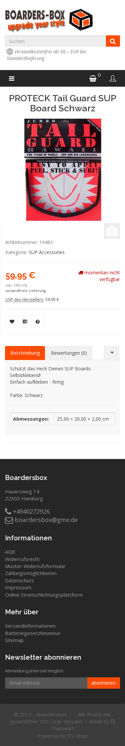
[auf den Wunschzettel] (12, 321)
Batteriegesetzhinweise (32, 633)
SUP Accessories (47, 252)
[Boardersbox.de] (62, 20)
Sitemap (14, 640)
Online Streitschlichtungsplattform (44, 594)
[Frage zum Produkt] (37, 321)
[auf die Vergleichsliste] (25, 321)
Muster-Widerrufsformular (35, 566)
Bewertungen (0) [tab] (69, 353)
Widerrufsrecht (22, 559)
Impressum (18, 587)
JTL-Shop (77, 735)
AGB (10, 551)
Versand (72, 721)
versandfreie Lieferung (25, 290)
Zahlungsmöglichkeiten (31, 573)
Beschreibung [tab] (25, 353)
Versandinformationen (30, 625)
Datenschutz (19, 580)
